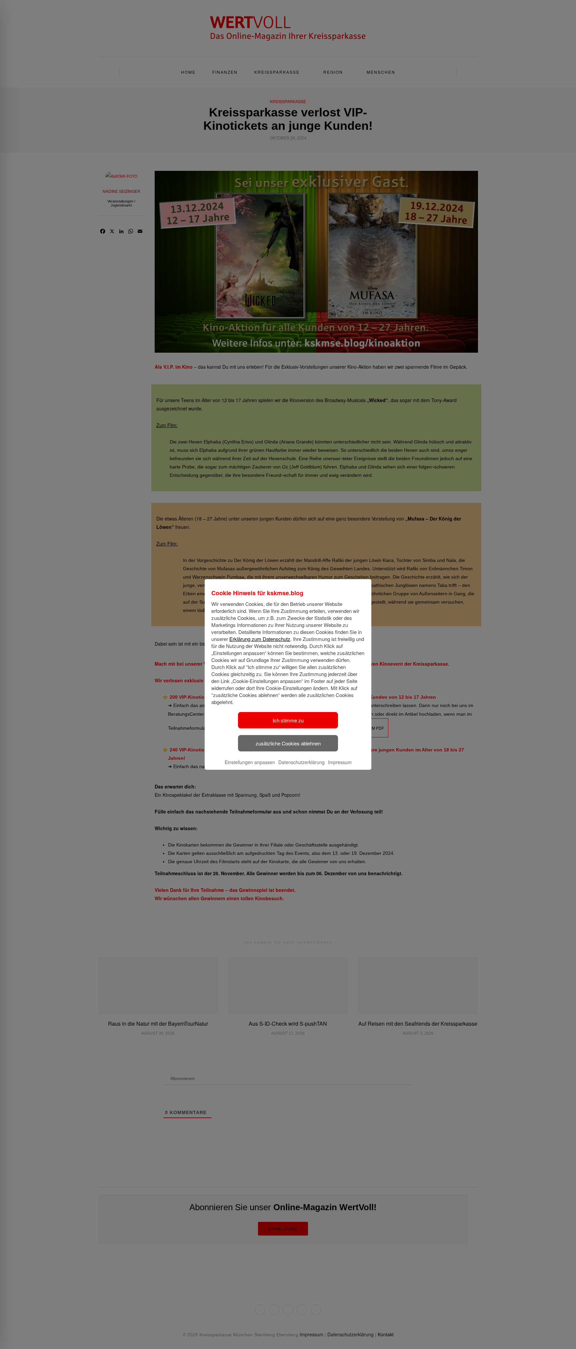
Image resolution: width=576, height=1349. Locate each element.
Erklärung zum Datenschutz (259, 638)
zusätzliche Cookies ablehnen (288, 743)
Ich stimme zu (288, 720)
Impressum (340, 762)
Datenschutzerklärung (301, 762)
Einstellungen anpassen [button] (250, 762)
